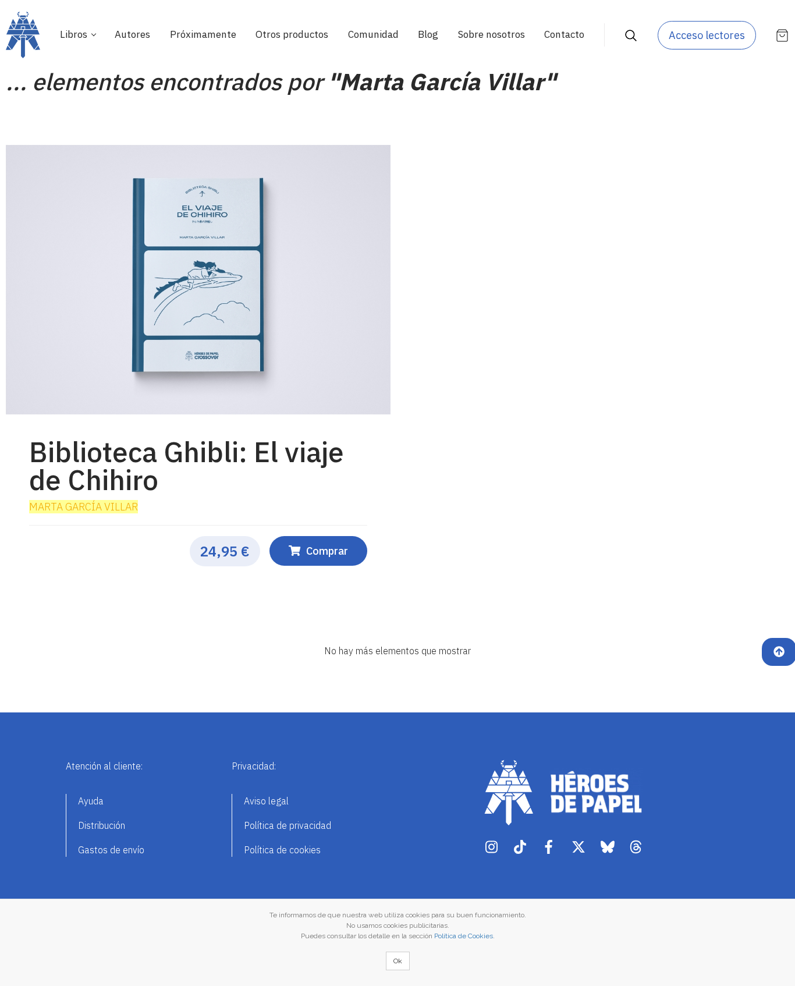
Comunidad (373, 34)
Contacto (564, 34)
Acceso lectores (707, 35)
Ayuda (91, 801)
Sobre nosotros (491, 34)
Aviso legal (266, 801)
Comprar (327, 551)
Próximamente (203, 34)
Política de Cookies (463, 936)
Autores (132, 34)
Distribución (101, 825)
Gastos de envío (111, 850)
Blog (428, 34)
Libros (75, 34)
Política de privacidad (287, 825)
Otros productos (291, 34)
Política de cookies (282, 850)
